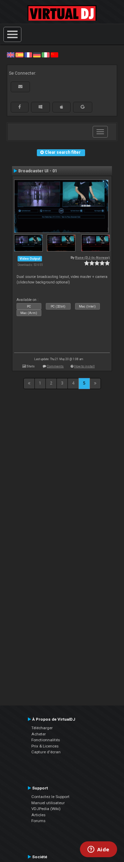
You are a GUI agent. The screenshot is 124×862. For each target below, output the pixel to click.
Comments (55, 366)
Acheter (38, 734)
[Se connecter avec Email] (20, 87)
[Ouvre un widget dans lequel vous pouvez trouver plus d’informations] (98, 850)
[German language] (37, 54)
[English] (10, 54)
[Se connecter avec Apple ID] (61, 107)
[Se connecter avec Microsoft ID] (40, 107)
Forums (38, 820)
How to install (84, 366)
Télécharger (42, 727)
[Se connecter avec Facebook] (20, 107)
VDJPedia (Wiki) (46, 808)
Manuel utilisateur (48, 802)
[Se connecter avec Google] (82, 107)
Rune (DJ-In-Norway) (92, 257)
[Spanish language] (19, 54)
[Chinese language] (54, 54)
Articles (38, 814)
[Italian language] (45, 54)
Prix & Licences (45, 746)
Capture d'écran (46, 752)
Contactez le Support (50, 796)
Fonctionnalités (45, 739)
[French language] (28, 54)
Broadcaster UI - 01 (37, 171)
